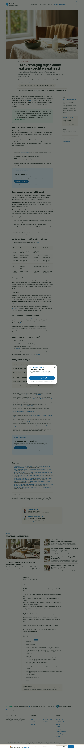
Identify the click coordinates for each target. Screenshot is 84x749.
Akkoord (71, 746)
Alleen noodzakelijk (61, 746)
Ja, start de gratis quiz (41, 378)
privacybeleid (26, 747)
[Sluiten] (55, 367)
